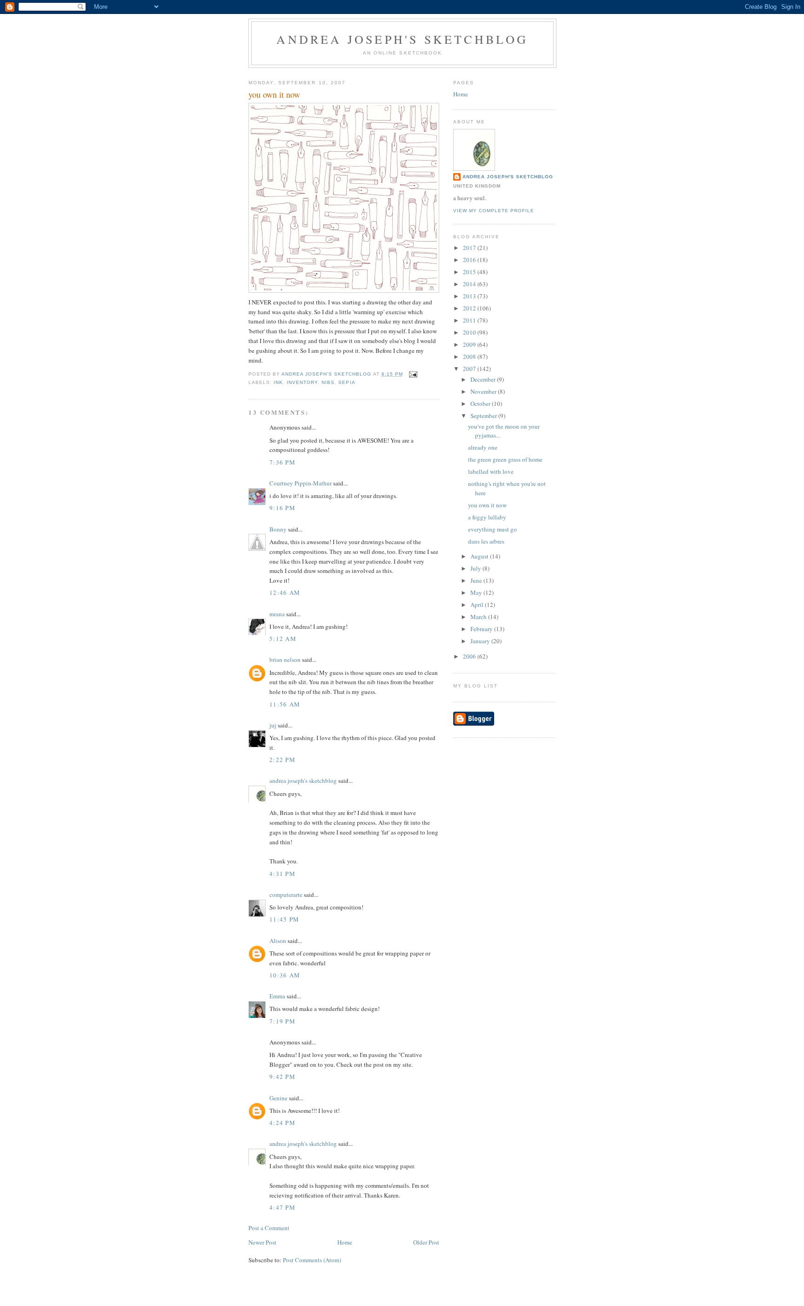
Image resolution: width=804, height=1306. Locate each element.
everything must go (492, 529)
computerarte (285, 894)
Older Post (426, 1242)
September (484, 415)
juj (272, 725)
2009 (470, 344)
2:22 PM (282, 759)
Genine (278, 1098)
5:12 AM (282, 638)
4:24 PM (282, 1122)
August (480, 556)
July (476, 568)
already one (482, 447)
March (479, 617)
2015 (470, 272)
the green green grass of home (505, 459)
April (477, 604)
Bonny (278, 529)
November (484, 391)
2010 (470, 332)
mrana (277, 614)
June (476, 580)
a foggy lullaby (487, 517)
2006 (470, 656)
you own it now (487, 505)
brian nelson (285, 659)
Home (344, 1242)
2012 (470, 308)
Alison (277, 940)
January (480, 641)
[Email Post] (413, 374)
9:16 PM (282, 508)
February (482, 629)
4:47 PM (282, 1207)
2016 (470, 260)
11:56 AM (284, 704)
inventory (302, 382)
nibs (328, 382)
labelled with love (491, 471)
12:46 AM (284, 592)
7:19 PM (282, 1021)
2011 (470, 320)
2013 (470, 296)
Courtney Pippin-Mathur (300, 483)
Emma (277, 996)
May (476, 592)
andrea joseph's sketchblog (402, 39)
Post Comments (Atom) (312, 1260)
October (481, 403)
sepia (346, 382)
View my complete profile (493, 210)
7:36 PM (282, 462)
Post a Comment (268, 1228)
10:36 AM (284, 975)
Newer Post (262, 1242)
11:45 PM (284, 919)
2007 (470, 368)
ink (278, 382)
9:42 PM (282, 1076)
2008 (470, 356)
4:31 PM (282, 873)
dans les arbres (486, 541)
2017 (470, 247)
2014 (470, 284)
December (483, 379)
